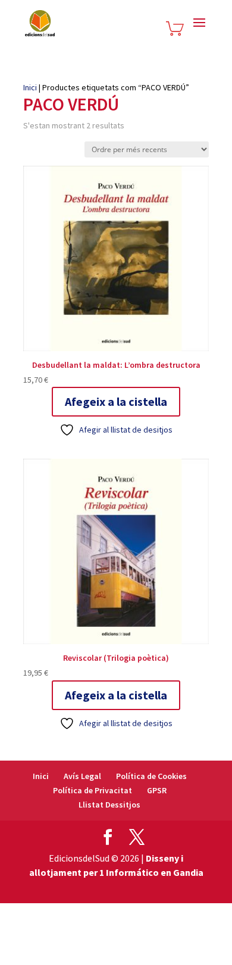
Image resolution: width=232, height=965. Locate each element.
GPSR (157, 790)
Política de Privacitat (92, 790)
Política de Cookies (151, 776)
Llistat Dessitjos (109, 804)
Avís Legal (82, 776)
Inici (30, 87)
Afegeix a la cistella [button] (116, 401)
